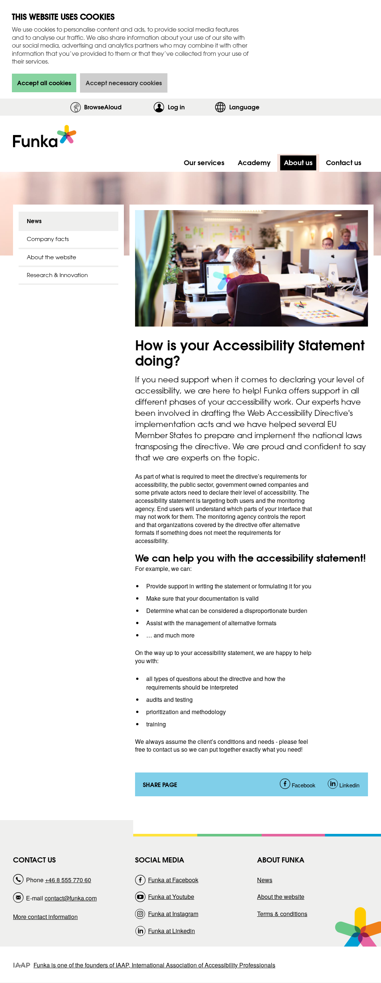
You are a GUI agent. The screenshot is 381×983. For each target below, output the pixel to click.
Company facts (48, 238)
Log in (189, 107)
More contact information (45, 916)
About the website (51, 257)
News (34, 221)
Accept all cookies (44, 83)
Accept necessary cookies (124, 83)
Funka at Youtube (171, 896)
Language (244, 107)
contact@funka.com (71, 898)
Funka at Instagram (173, 913)
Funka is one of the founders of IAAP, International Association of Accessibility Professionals (154, 965)
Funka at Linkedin (171, 930)
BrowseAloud (103, 107)
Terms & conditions (282, 913)
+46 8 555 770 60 (68, 880)
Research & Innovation (57, 275)
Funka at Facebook (173, 880)
